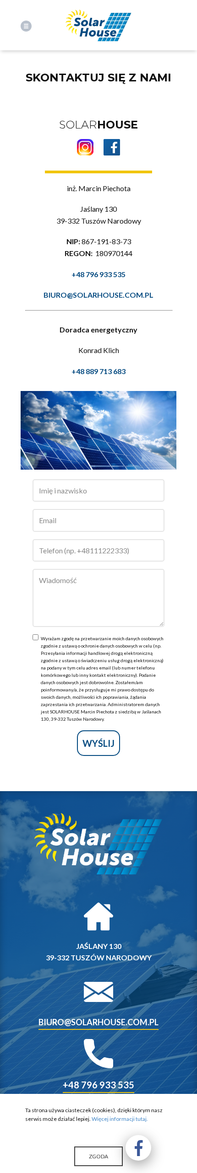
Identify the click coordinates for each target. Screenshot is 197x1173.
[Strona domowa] (98, 26)
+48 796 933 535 (98, 274)
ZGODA (98, 1156)
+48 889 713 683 (98, 371)
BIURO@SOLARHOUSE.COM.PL (98, 294)
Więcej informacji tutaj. (120, 1118)
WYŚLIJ (98, 743)
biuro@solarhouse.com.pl (98, 1022)
